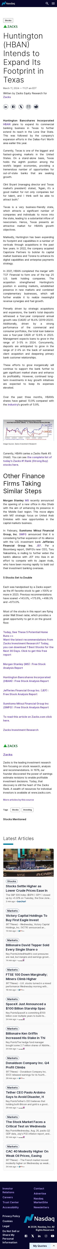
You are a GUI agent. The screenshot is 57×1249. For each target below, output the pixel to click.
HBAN (6, 124)
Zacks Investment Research (20, 729)
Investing (27, 810)
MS (27, 500)
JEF (39, 545)
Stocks (8, 20)
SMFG (22, 534)
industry (13, 404)
